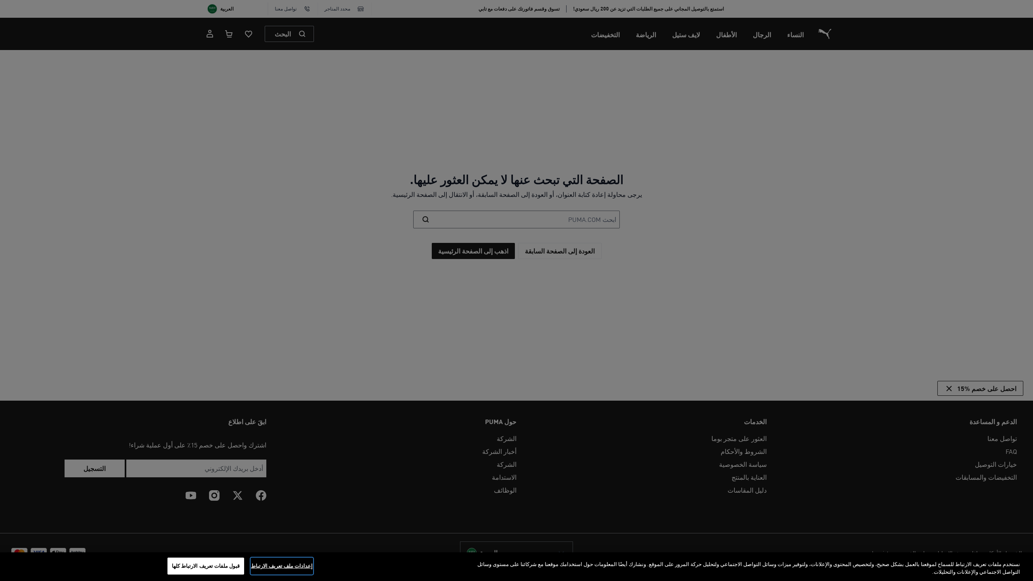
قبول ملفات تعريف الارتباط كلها (206, 565)
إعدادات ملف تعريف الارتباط (282, 565)
